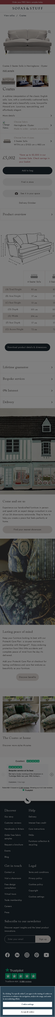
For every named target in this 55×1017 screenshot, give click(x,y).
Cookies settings (27, 1004)
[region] (27, 1001)
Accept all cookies (27, 1012)
